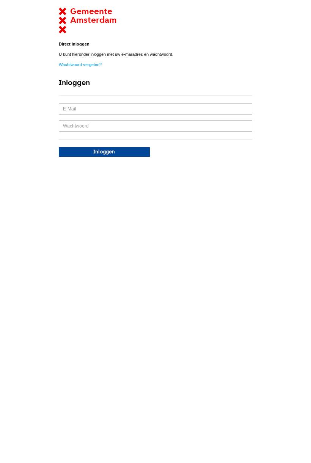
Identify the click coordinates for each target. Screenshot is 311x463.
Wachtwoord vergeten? (80, 64)
